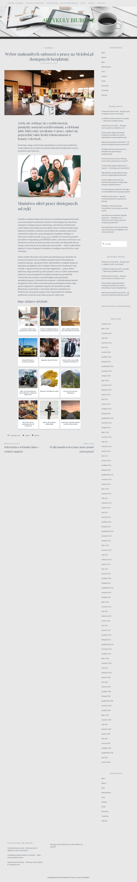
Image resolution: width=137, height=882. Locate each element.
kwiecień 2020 (107, 673)
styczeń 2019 (106, 743)
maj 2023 (105, 498)
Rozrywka (105, 86)
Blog (83, 3)
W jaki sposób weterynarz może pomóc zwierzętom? (72, 448)
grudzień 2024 (106, 409)
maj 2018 (105, 757)
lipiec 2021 (105, 602)
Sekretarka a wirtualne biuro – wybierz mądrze (22, 448)
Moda (103, 81)
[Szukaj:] (114, 244)
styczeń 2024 (106, 461)
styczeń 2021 (106, 630)
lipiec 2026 (105, 329)
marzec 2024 (106, 451)
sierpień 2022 (106, 541)
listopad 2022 (106, 527)
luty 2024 (105, 456)
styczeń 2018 (106, 762)
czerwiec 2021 (106, 607)
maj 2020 (105, 668)
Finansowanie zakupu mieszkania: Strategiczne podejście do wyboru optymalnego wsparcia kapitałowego (114, 135)
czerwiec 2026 (107, 333)
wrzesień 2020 (107, 649)
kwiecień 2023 (106, 503)
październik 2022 (107, 531)
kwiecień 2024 (107, 446)
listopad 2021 (106, 583)
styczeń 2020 (106, 687)
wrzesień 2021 (106, 593)
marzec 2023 (106, 508)
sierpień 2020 (106, 654)
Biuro (103, 53)
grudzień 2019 (106, 691)
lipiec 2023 (105, 489)
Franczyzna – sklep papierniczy (62, 3)
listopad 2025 (106, 362)
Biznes (92, 3)
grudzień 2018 (106, 748)
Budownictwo (106, 67)
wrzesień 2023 (106, 479)
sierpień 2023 (106, 484)
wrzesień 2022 (107, 536)
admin (27, 435)
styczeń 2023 (106, 517)
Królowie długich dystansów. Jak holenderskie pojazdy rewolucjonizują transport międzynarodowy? (114, 182)
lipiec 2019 (105, 715)
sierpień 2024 (106, 428)
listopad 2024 (106, 413)
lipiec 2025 (105, 380)
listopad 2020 (106, 640)
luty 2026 (105, 347)
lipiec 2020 (105, 658)
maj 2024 (105, 442)
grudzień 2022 (106, 522)
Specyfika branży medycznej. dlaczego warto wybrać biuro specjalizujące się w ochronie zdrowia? (115, 229)
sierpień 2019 (106, 710)
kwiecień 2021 (106, 616)
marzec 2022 (106, 564)
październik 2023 (107, 475)
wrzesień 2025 (107, 371)
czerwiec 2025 (106, 385)
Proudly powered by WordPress (59, 877)
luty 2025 (105, 399)
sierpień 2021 (106, 597)
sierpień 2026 (106, 324)
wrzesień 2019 (106, 706)
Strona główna (15, 3)
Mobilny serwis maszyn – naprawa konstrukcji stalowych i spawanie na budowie (114, 199)
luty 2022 (105, 569)
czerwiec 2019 (106, 720)
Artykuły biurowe (35, 3)
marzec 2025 (106, 395)
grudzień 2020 (107, 635)
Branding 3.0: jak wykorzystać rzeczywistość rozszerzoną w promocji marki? (115, 208)
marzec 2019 (106, 734)
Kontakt (102, 3)
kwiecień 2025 (106, 390)
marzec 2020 (106, 677)
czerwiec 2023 (106, 494)
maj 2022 (105, 555)
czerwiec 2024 (107, 437)
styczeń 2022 (106, 574)
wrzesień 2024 (107, 423)
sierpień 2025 (106, 376)
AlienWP (86, 877)
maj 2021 (105, 611)
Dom (103, 71)
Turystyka (105, 90)
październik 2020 (108, 644)
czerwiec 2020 (107, 663)
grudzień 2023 (106, 465)
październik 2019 (107, 701)
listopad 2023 (106, 470)
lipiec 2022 (105, 545)
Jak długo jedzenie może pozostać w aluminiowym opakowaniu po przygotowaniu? (114, 151)
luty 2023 (105, 512)
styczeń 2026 (106, 352)
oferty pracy (46, 237)
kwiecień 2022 (107, 560)
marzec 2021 (106, 621)
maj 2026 (105, 338)
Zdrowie (104, 95)
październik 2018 (107, 753)
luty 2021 (105, 625)
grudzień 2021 (106, 578)
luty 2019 (104, 739)
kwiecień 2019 (106, 729)
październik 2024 (107, 418)
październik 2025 (107, 366)
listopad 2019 (106, 696)
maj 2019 (104, 724)
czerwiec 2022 (107, 550)
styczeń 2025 (106, 404)
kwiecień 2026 (107, 343)
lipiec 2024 (105, 432)
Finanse (104, 76)
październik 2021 (107, 588)
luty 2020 (105, 682)
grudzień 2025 (106, 357)
